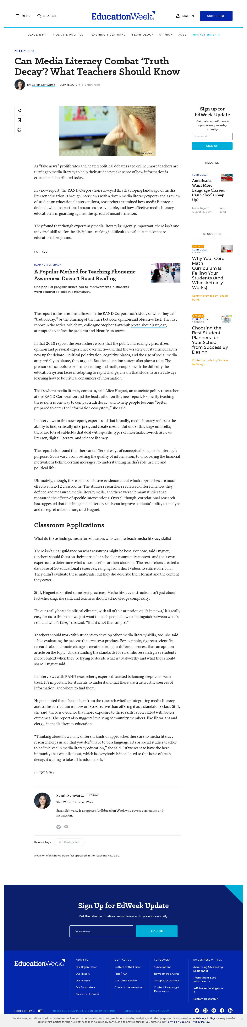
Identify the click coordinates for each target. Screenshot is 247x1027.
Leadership (37, 34)
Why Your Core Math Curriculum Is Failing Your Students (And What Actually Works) (208, 273)
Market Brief (205, 34)
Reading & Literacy (47, 264)
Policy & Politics (68, 34)
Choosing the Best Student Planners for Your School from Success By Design (210, 340)
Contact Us (123, 959)
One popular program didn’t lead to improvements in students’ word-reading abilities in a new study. (82, 289)
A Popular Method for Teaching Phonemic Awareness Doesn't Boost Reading (84, 275)
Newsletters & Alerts (166, 973)
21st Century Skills (69, 842)
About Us (82, 959)
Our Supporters (85, 987)
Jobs (182, 34)
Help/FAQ (121, 973)
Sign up (156, 931)
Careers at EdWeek (87, 994)
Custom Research (204, 998)
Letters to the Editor (128, 967)
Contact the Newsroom (129, 987)
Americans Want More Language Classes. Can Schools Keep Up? (208, 190)
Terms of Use (131, 1011)
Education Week (83, 802)
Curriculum (24, 51)
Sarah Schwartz (43, 85)
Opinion (166, 34)
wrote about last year (148, 325)
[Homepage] (123, 15)
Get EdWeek (162, 959)
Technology (142, 34)
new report (50, 190)
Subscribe (216, 15)
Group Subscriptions (167, 980)
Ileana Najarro (200, 208)
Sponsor (198, 252)
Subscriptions (162, 967)
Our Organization (86, 967)
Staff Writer (63, 802)
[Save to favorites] (19, 120)
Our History (83, 973)
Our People (83, 980)
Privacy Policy (158, 1011)
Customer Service (126, 980)
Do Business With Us (207, 959)
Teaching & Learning (107, 34)
